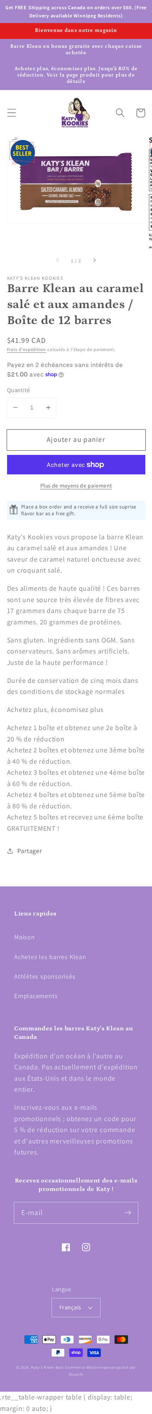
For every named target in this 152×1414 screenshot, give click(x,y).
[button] (11, 113)
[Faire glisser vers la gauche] (58, 261)
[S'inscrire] (128, 1212)
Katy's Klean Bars (47, 1367)
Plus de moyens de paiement (76, 485)
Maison (24, 937)
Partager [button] (29, 850)
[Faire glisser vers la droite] (94, 261)
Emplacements (36, 995)
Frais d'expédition (26, 349)
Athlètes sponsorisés (45, 976)
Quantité (18, 390)
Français (70, 1307)
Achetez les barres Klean (50, 956)
